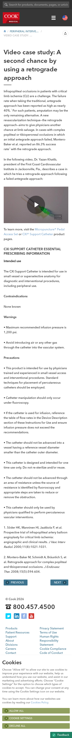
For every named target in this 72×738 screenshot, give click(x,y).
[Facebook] (24, 616)
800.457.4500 (34, 607)
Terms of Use (48, 632)
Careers (11, 649)
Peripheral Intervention (24, 31)
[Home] (5, 31)
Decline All (17, 725)
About (10, 640)
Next (58, 582)
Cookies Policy (39, 702)
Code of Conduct (51, 653)
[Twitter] (8, 616)
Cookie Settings (20, 718)
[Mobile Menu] (53, 18)
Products (11, 628)
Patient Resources (17, 632)
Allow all (16, 710)
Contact (11, 653)
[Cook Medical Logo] (11, 17)
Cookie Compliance (53, 649)
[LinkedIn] (16, 616)
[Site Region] (65, 18)
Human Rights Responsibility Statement (49, 640)
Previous (17, 582)
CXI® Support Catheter (37, 234)
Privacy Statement (52, 628)
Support (11, 636)
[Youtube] (31, 616)
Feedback (63, 735)
